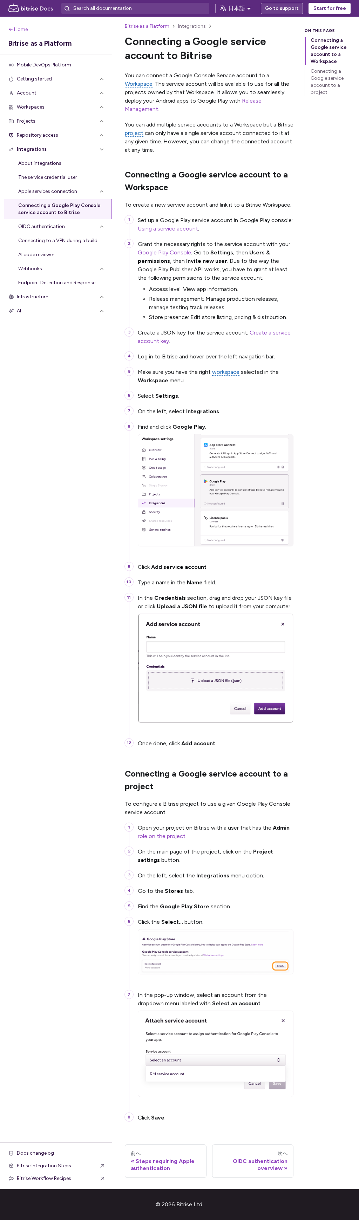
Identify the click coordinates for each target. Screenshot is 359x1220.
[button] (56, 79)
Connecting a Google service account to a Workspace (329, 50)
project (134, 133)
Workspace (139, 83)
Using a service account (168, 228)
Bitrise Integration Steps (44, 1166)
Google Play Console (164, 252)
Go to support (282, 8)
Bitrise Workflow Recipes (44, 1178)
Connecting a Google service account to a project (327, 81)
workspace (225, 372)
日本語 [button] (236, 8)
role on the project (161, 836)
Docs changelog (35, 1153)
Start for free (329, 8)
